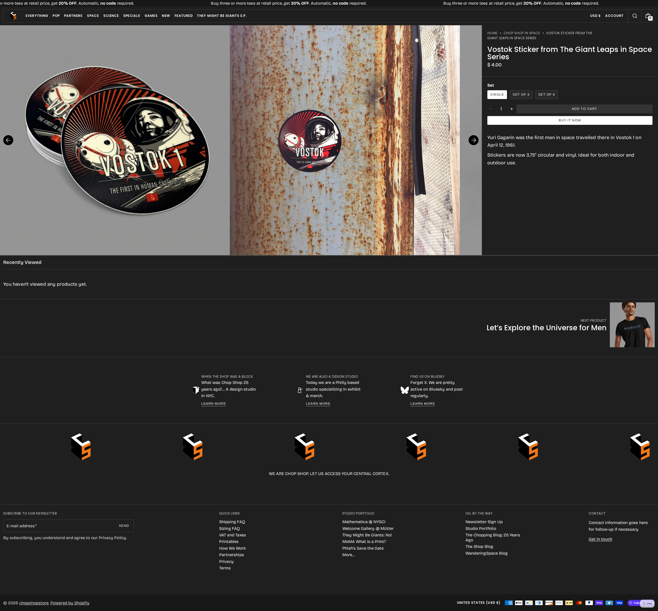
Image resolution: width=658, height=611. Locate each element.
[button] (634, 15)
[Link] (329, 3)
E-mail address (21, 525)
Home (492, 33)
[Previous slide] (8, 140)
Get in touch (600, 539)
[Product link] (571, 324)
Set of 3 (521, 94)
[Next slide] (474, 140)
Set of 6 (546, 94)
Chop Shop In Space (522, 33)
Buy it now (570, 120)
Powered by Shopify (69, 603)
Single (497, 94)
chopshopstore (34, 603)
